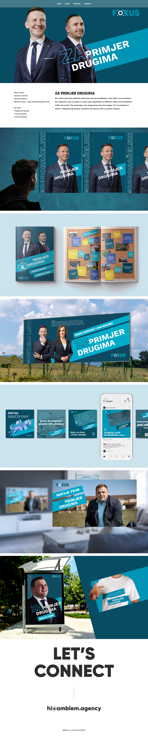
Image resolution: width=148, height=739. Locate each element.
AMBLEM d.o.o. (66, 730)
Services (77, 4)
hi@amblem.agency (74, 708)
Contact (87, 4)
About (67, 4)
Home (59, 4)
